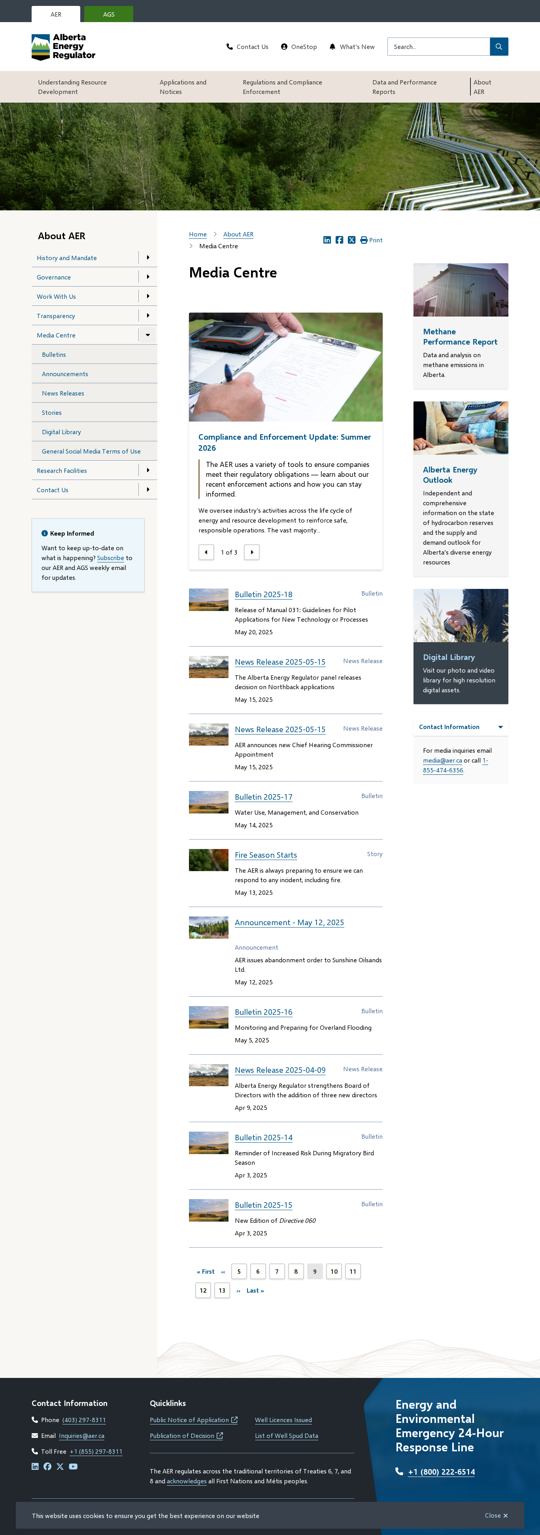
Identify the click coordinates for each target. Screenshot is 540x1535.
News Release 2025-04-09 (280, 1069)
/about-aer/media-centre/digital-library (459, 598)
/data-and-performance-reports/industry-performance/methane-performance (448, 282)
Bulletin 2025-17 (264, 796)
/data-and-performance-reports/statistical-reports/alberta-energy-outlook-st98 (460, 420)
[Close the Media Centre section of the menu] (148, 335)
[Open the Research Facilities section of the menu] (148, 470)
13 (224, 1292)
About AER (482, 86)
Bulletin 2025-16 (264, 1011)
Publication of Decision (186, 1435)
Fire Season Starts (266, 854)
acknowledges (187, 1480)
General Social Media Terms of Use (91, 451)
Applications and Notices (183, 86)
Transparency (56, 315)
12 (205, 1292)
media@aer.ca (442, 760)
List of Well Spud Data (286, 1435)
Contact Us (252, 46)
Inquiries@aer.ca (81, 1435)
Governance (54, 277)
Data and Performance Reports (404, 86)
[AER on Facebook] (47, 1467)
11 (355, 1273)
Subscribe (110, 557)
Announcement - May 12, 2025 (289, 922)
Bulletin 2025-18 (264, 594)
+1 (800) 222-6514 (441, 1471)
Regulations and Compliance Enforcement (282, 86)
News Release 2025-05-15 (280, 661)
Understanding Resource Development (72, 86)
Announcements (65, 373)
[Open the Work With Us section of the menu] (148, 296)
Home (198, 234)
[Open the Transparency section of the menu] (148, 315)
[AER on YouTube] (73, 1467)
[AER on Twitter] (60, 1467)
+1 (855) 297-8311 (96, 1451)
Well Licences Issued (283, 1419)
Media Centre (56, 335)
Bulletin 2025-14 (264, 1137)
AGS (115, 16)
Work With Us (56, 296)
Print (376, 240)
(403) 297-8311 (84, 1419)
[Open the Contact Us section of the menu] (148, 489)
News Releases (63, 393)
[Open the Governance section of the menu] (148, 277)
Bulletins (54, 354)
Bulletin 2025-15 (264, 1204)
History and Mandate (67, 257)
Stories (52, 412)
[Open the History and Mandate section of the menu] (148, 257)
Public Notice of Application (194, 1419)
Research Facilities (62, 470)
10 (336, 1273)
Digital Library (61, 431)
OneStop (304, 46)
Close (493, 1515)
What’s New (357, 46)
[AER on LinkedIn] (35, 1467)
